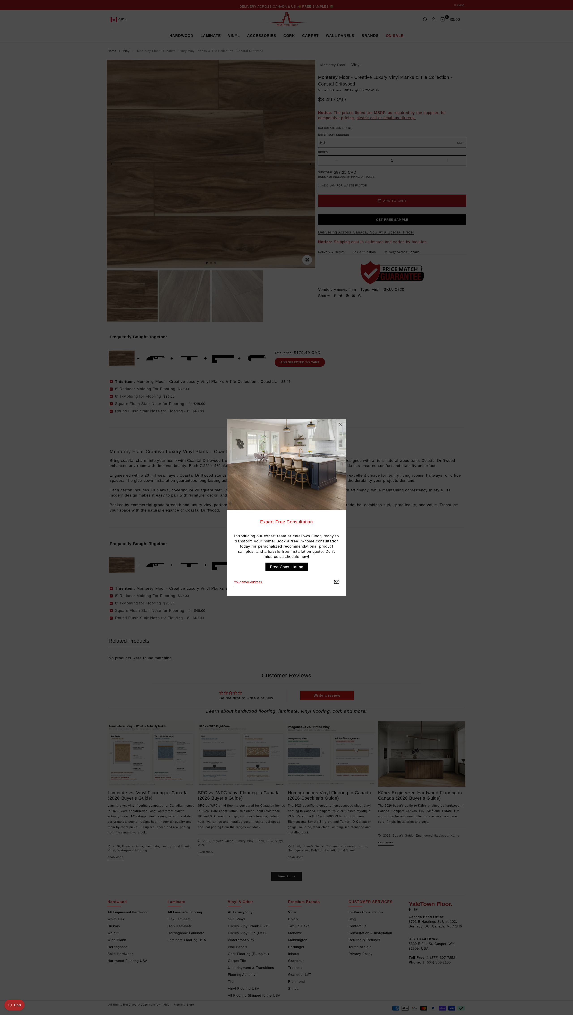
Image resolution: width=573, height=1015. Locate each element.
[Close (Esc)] (340, 424)
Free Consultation (286, 567)
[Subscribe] (331, 582)
